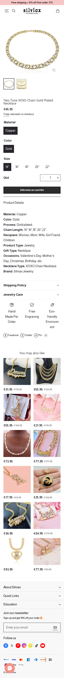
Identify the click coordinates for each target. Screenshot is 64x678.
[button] (6, 10)
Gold (8, 148)
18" (27, 167)
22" (47, 167)
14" (7, 167)
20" (37, 167)
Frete (6, 114)
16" (17, 167)
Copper (10, 130)
